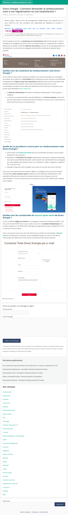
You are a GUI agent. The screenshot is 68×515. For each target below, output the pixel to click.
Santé (5, 469)
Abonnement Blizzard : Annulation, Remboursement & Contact (23, 380)
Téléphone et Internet (10, 484)
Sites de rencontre (9, 480)
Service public (7, 473)
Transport (6, 487)
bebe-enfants (7, 414)
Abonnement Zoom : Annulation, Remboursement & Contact (23, 373)
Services (5, 476)
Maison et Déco (8, 454)
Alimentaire (6, 396)
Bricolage (6, 421)
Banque (5, 407)
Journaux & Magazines (10, 443)
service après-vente (44, 215)
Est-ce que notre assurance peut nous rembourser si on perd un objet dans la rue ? (30, 366)
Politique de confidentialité (40, 512)
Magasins (6, 451)
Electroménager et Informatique (13, 436)
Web (4, 495)
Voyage (5, 491)
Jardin (5, 440)
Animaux (5, 399)
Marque (5, 458)
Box (4, 418)
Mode (5, 462)
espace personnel (25, 153)
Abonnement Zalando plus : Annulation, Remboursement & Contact (25, 369)
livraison (5, 447)
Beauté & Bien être (9, 410)
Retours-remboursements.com (17, 2)
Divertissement (8, 429)
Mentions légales (25, 512)
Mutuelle (6, 465)
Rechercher (6, 501)
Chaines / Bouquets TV (10, 425)
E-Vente (5, 432)
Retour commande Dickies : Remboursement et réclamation (22, 376)
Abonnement (9, 299)
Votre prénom (7, 309)
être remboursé (25, 89)
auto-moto (6, 403)
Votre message (8, 317)
